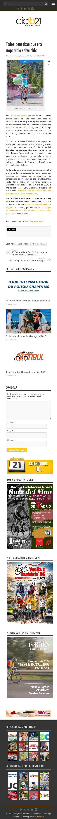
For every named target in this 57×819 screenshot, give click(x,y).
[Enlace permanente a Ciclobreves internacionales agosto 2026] (28, 333)
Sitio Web (11, 440)
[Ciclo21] (28, 25)
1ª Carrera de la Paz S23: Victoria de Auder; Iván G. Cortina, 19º (29, 252)
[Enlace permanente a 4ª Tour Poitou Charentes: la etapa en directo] (28, 297)
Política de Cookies (21, 817)
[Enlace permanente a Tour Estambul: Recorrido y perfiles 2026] (28, 368)
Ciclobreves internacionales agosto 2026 (26, 336)
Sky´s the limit (18, 116)
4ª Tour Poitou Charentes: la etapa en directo (28, 300)
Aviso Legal (47, 814)
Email (9, 431)
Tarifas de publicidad (36, 817)
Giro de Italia (14, 56)
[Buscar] (46, 4)
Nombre (10, 422)
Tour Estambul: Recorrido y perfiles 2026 (26, 372)
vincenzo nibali (38, 244)
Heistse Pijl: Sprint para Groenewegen (27, 259)
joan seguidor (22, 244)
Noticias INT (24, 56)
